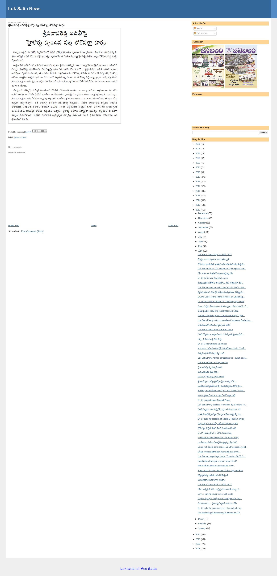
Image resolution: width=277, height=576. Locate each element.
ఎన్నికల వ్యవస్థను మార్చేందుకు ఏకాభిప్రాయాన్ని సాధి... (220, 498)
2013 (198, 205)
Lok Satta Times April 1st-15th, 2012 (215, 484)
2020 (198, 172)
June (200, 241)
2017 (198, 186)
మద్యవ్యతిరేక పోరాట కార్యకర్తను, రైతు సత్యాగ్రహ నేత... (220, 283)
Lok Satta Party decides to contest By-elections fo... (222, 405)
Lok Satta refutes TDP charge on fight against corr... (222, 268)
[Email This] (33, 131)
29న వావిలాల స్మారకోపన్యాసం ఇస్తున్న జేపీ (215, 273)
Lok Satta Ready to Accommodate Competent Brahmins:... (225, 320)
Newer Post (13, 225)
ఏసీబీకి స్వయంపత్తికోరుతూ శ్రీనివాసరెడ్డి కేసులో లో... (219, 452)
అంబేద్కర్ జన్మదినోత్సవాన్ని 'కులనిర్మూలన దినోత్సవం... (220, 386)
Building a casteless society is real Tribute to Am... (221, 390)
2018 (198, 181)
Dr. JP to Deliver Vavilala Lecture (213, 278)
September (203, 227)
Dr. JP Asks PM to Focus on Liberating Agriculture (221, 301)
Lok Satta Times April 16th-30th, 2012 (215, 329)
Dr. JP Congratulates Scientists (212, 344)
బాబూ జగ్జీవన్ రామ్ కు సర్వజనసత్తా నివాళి (216, 465)
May (200, 246)
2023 (198, 158)
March (201, 519)
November (203, 218)
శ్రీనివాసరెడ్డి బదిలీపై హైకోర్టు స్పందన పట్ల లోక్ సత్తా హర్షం (36, 25)
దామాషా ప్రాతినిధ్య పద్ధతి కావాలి (211, 376)
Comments (201, 33)
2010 (198, 539)
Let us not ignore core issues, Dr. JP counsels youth (222, 447)
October (202, 223)
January (202, 528)
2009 (198, 544)
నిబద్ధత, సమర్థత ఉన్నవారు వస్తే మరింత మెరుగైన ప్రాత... (221, 315)
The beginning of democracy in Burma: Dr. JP (219, 513)
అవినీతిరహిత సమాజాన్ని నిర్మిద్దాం (211, 480)
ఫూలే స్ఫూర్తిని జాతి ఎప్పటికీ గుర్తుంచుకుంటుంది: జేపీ (219, 409)
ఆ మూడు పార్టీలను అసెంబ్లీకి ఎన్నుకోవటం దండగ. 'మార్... (222, 348)
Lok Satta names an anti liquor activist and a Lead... (222, 287)
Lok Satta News (24, 8)
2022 (198, 163)
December (203, 213)
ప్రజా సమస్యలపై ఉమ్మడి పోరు (210, 367)
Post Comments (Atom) (32, 231)
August (202, 232)
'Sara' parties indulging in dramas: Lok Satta (218, 311)
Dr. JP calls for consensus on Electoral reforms (220, 508)
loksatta (17, 137)
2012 (198, 210)
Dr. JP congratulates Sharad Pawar (214, 400)
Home (94, 225)
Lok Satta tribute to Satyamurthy (213, 362)
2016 (198, 191)
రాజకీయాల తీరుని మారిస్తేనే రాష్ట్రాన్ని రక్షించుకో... (218, 442)
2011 (198, 534)
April (200, 251)
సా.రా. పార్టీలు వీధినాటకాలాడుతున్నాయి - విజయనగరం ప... (223, 306)
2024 (198, 153)
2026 (198, 144)
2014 (198, 200)
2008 (198, 548)
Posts (199, 28)
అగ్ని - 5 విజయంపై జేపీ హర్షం (210, 339)
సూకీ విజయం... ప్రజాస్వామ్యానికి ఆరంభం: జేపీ (217, 503)
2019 (198, 177)
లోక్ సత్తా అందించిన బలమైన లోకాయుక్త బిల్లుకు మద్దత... (221, 264)
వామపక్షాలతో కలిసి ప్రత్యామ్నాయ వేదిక (214, 325)
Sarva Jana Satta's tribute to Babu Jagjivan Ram (220, 470)
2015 (198, 195)
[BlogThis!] (36, 131)
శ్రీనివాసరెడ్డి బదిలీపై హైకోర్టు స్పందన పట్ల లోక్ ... (217, 381)
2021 (198, 167)
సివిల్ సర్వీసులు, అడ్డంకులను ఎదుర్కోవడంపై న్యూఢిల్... (221, 334)
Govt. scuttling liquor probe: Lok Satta (215, 494)
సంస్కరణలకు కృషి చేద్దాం (208, 372)
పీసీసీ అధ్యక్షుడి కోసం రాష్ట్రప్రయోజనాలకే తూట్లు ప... (219, 489)
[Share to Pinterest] (45, 131)
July (200, 237)
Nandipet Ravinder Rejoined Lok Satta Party (218, 437)
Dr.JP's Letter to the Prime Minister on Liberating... (221, 297)
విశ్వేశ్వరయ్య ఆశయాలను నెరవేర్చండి (213, 475)
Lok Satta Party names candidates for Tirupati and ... (222, 358)
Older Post (173, 225)
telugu (23, 137)
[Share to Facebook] (42, 131)
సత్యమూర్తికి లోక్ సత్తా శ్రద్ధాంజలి (211, 353)
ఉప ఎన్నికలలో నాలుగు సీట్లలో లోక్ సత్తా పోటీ (216, 395)
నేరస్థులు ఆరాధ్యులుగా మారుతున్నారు (214, 259)
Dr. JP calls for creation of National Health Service (221, 419)
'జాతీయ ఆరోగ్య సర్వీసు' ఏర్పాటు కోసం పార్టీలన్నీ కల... (220, 414)
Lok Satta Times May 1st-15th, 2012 (215, 254)
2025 (198, 148)
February (202, 523)
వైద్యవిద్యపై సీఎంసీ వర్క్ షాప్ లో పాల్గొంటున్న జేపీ (218, 423)
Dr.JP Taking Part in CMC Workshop (214, 433)
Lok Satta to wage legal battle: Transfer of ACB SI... (222, 456)
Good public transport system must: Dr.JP (217, 461)
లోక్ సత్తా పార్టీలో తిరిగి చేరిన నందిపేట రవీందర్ (217, 428)
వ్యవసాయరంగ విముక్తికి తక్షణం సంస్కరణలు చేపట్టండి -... (222, 292)
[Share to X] (39, 131)
